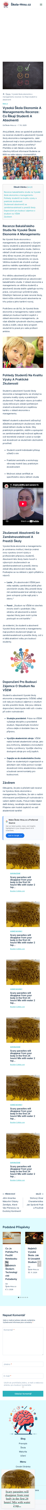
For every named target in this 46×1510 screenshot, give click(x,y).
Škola (5, 104)
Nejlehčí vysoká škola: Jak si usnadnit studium (34, 1255)
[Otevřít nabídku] (41, 4)
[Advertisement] (23, 33)
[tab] (18, 1297)
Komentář (9, 1330)
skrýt (30, 187)
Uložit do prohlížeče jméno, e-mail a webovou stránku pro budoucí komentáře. (23, 1384)
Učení (23, 1456)
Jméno (8, 1364)
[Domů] (3, 94)
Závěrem (8, 217)
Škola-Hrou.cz (10, 125)
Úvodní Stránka (23, 1466)
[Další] (39, 1264)
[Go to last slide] (7, 1264)
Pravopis (23, 1443)
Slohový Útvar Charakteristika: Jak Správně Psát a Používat (35, 1201)
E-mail (7, 1376)
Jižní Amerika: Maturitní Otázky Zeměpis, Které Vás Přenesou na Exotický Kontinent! (12, 1202)
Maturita (23, 1451)
